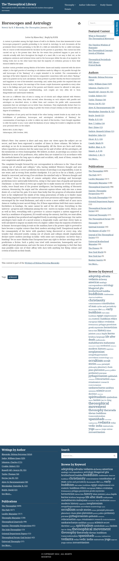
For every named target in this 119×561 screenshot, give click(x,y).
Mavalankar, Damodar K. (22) (101, 111)
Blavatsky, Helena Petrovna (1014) (17, 454)
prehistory (94, 373)
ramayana (92, 379)
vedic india (95, 425)
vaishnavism (93, 423)
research (105, 382)
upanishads (96, 419)
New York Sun (95, 256)
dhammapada (93, 310)
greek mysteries (96, 327)
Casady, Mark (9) (96, 143)
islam (108, 330)
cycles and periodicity (106, 306)
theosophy (96, 410)
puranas (103, 373)
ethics (114, 318)
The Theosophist (32, 27)
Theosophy (93, 223)
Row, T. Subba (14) (97, 123)
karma (111, 333)
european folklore (97, 321)
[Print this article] (79, 23)
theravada (110, 410)
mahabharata (96, 342)
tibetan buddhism (97, 413)
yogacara (98, 429)
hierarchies (93, 331)
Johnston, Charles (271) (99, 88)
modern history (97, 348)
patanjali (106, 364)
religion (112, 379)
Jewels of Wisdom (96, 53)
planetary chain (105, 367)
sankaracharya (97, 387)
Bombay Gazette (96, 260)
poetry (107, 370)
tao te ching (106, 400)
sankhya (109, 387)
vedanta (104, 422)
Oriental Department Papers (101, 201)
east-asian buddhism (83, 485)
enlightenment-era (106, 485)
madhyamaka (100, 340)
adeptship (95, 276)
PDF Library (94, 62)
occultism (96, 360)
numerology (104, 357)
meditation (105, 345)
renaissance (95, 382)
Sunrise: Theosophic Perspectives (16, 525)
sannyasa (92, 391)
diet (100, 309)
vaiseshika (108, 419)
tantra (91, 400)
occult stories (83, 509)
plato (91, 370)
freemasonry (93, 324)
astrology (13, 277)
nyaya (111, 358)
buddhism (96, 294)
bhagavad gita (96, 288)
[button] (75, 4)
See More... (93, 159)
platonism (99, 369)
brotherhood (95, 291)
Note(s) (5, 27)
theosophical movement (99, 405)
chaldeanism (109, 294)
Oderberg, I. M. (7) (97, 155)
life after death (94, 497)
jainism (92, 333)
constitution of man (102, 305)
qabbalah (112, 376)
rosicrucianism (95, 385)
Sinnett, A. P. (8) (95, 151)
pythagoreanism (98, 376)
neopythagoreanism (98, 354)
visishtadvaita (108, 426)
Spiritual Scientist (96, 227)
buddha (106, 291)
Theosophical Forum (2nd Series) (16, 537)
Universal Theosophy (98, 215)
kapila (104, 333)
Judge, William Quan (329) (100, 84)
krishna (92, 336)
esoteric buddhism (101, 318)
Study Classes (106, 5)
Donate (68, 9)
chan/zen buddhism (95, 297)
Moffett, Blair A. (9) (97, 147)
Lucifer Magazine (96, 179)
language (100, 336)
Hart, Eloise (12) (96, 127)
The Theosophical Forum (99, 219)
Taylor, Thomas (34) (97, 99)
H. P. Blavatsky (18, 27)
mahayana (109, 342)
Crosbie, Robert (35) (97, 95)
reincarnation (102, 378)
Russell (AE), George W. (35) (101, 92)
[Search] (114, 455)
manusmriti (92, 346)
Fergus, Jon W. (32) (97, 103)
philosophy (93, 367)
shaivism (100, 394)
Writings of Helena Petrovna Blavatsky (42, 263)
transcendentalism (97, 416)
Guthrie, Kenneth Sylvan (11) (101, 131)
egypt (100, 315)
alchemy (102, 279)
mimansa (113, 346)
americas (94, 282)
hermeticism (110, 327)
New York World (96, 252)
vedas (113, 423)
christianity (97, 300)
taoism (97, 400)
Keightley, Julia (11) (97, 135)
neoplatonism (97, 351)
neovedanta (93, 357)
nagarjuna (109, 349)
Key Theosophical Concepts (101, 50)
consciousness (95, 303)
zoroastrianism (97, 432)
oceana (99, 364)
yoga (91, 429)
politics (113, 370)
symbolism (111, 397)
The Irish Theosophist (98, 197)
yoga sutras (107, 429)
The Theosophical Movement (101, 38)
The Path (92, 175)
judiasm (98, 334)
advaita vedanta (83, 469)
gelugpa (102, 324)
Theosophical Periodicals (100, 59)
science (100, 390)
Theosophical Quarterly (99, 187)
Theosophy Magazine (98, 183)
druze (104, 309)
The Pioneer (94, 248)
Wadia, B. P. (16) (96, 119)
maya (98, 346)
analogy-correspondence (72, 472)
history (102, 330)
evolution (109, 321)
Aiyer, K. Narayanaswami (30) (102, 107)
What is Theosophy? (97, 36)
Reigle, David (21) (96, 115)
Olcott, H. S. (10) (96, 139)
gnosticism (111, 324)
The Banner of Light (97, 230)
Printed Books (95, 65)
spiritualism (97, 397)
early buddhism (101, 310)
